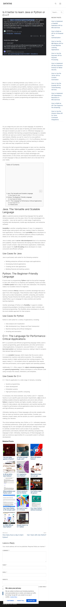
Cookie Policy (13, 597)
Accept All (31, 600)
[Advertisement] (24, 69)
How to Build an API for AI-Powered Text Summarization (57, 34)
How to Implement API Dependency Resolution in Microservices (57, 96)
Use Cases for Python (15, 199)
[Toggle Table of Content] (40, 191)
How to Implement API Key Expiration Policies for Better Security (57, 66)
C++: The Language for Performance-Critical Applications (25, 201)
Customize (10, 600)
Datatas (7, 3)
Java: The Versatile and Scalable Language (20, 193)
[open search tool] (55, 3)
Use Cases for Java (15, 195)
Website (5, 579)
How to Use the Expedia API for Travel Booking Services (56, 86)
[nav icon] (60, 3)
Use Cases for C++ (15, 202)
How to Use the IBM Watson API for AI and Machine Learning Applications (57, 45)
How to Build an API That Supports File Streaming (57, 105)
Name (5, 565)
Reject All (20, 600)
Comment (6, 550)
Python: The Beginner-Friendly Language (20, 197)
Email (5, 572)
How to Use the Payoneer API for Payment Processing (56, 56)
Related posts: (14, 204)
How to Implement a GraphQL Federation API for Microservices (57, 24)
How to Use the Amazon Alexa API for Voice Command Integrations (57, 115)
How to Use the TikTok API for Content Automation (56, 76)
